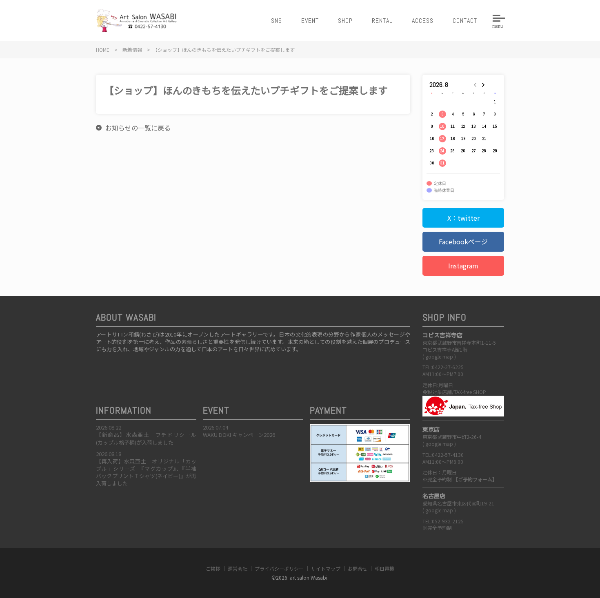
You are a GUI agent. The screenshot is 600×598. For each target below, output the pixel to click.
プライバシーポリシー (279, 568)
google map (439, 356)
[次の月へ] (484, 85)
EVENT (310, 20)
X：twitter (463, 218)
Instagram (463, 265)
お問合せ (357, 568)
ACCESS (422, 20)
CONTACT (465, 20)
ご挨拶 (213, 568)
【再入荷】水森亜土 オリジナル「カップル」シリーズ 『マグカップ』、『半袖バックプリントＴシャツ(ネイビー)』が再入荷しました (146, 472)
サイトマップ (325, 568)
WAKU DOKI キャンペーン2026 (239, 435)
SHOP (345, 20)
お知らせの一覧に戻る (138, 128)
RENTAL (382, 20)
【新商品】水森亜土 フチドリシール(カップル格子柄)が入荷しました (146, 438)
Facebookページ (463, 241)
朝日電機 (384, 568)
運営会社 (237, 568)
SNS (276, 20)
